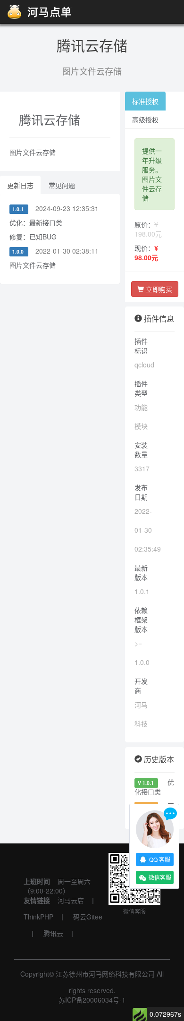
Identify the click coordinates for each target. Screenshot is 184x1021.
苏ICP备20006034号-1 (92, 999)
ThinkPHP (38, 916)
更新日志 (20, 185)
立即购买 (158, 289)
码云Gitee (87, 916)
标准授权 (145, 101)
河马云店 (71, 900)
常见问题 (62, 185)
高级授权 (145, 119)
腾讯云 (53, 933)
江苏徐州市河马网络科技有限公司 (105, 973)
